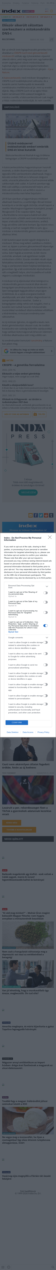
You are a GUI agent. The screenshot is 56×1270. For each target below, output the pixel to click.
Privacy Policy (43, 732)
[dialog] (28, 635)
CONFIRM (17, 723)
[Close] (50, 538)
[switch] (45, 593)
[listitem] (28, 586)
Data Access (28, 732)
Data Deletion (12, 732)
